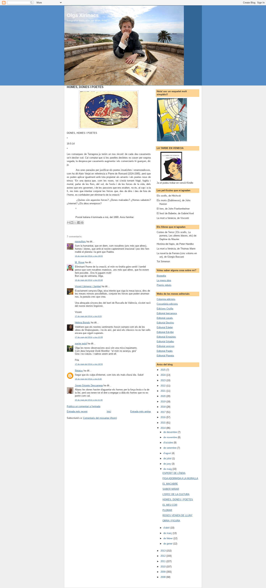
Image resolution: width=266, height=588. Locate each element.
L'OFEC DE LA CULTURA (175, 494)
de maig (167, 469)
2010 (163, 566)
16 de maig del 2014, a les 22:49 (89, 280)
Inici (109, 411)
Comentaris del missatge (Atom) (100, 418)
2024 (163, 375)
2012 (163, 556)
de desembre (170, 432)
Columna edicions (166, 299)
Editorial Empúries (166, 336)
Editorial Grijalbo (165, 341)
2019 (163, 401)
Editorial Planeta (165, 355)
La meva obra (164, 280)
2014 (163, 428)
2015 (163, 422)
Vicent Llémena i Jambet (88, 286)
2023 (163, 380)
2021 (163, 391)
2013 (163, 550)
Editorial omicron (165, 346)
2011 (163, 561)
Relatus (79, 370)
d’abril (166, 527)
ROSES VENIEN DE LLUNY (177, 515)
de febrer (168, 538)
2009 (163, 571)
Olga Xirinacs (83, 15)
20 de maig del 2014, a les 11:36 (89, 400)
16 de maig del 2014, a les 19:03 (89, 256)
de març (168, 533)
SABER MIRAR (170, 489)
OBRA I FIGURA (171, 520)
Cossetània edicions (167, 304)
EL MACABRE (170, 483)
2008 (163, 577)
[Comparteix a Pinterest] (82, 222)
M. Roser (80, 262)
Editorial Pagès (165, 351)
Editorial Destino (165, 322)
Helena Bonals (82, 322)
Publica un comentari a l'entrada (83, 406)
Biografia (161, 275)
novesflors (80, 241)
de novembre (170, 437)
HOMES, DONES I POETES (177, 499)
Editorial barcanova (167, 313)
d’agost (167, 453)
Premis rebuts (164, 285)
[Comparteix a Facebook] (79, 222)
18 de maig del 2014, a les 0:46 (88, 379)
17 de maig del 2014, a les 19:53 (89, 364)
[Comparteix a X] (75, 222)
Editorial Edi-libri (165, 332)
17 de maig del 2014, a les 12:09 (89, 337)
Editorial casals (165, 318)
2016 (163, 417)
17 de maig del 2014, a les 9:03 (88, 316)
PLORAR (167, 510)
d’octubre (168, 442)
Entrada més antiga (140, 411)
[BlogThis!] (72, 222)
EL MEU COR (169, 505)
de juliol (167, 458)
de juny (167, 463)
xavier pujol (81, 343)
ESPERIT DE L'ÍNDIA (173, 473)
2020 (163, 396)
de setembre (170, 447)
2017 (163, 412)
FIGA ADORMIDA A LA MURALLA (180, 478)
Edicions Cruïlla (165, 308)
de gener (168, 543)
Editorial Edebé (165, 327)
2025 (163, 369)
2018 (163, 406)
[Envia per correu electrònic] (68, 222)
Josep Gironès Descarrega (89, 385)
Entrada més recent (77, 411)
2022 (163, 385)
